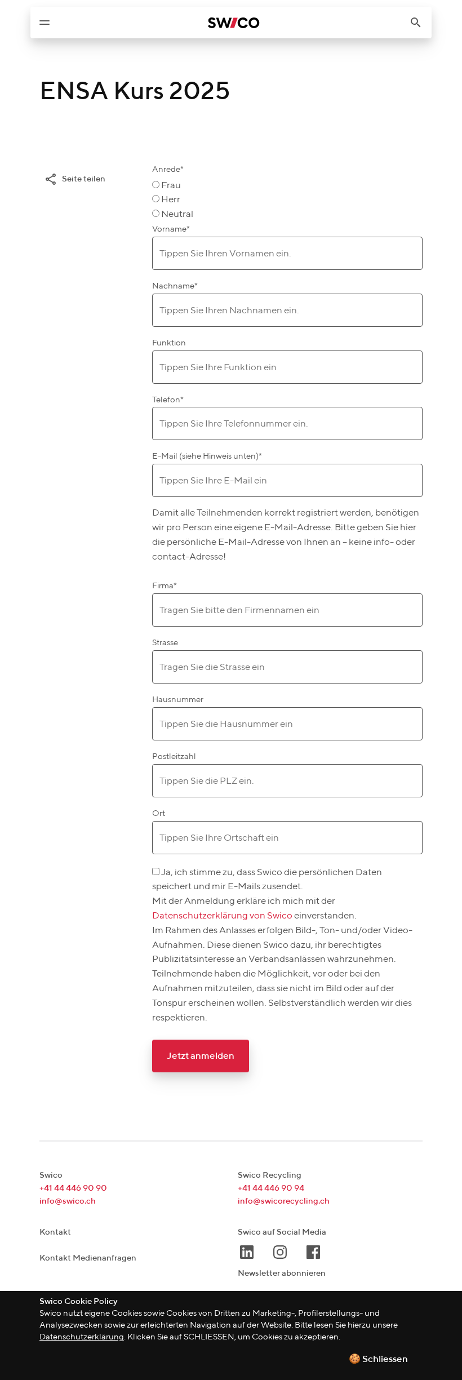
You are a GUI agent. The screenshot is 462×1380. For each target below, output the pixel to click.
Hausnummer (177, 699)
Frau (171, 185)
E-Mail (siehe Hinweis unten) (207, 456)
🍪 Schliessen (378, 1359)
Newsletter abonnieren (282, 1273)
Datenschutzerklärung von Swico (223, 916)
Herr (170, 200)
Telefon (168, 400)
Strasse (165, 642)
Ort (158, 813)
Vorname (171, 229)
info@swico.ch (67, 1201)
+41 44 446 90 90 (73, 1188)
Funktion (169, 343)
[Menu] (44, 22)
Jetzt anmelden (200, 1056)
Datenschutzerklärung (81, 1337)
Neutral (177, 214)
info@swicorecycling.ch (284, 1201)
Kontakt (55, 1232)
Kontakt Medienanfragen (87, 1258)
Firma (164, 586)
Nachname (175, 286)
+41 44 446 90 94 (271, 1188)
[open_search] (420, 22)
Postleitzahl (174, 756)
